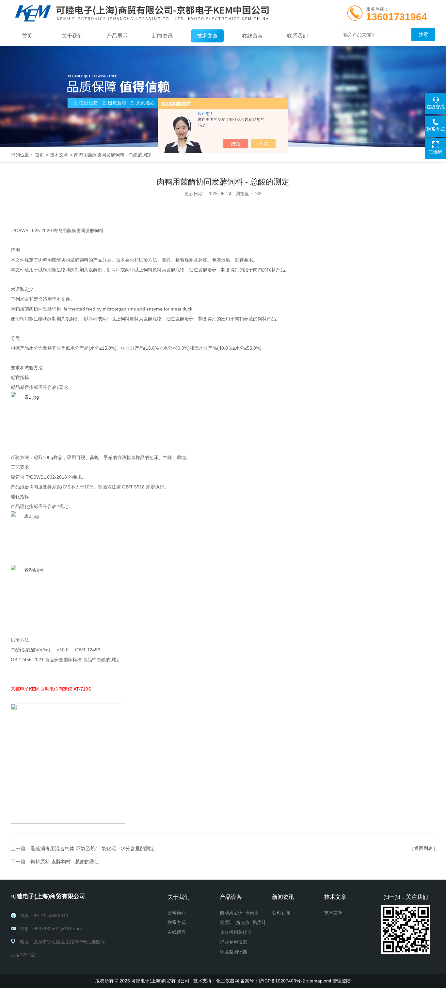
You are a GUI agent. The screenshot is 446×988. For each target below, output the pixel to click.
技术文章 (207, 36)
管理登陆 (341, 980)
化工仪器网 (227, 980)
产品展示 (117, 36)
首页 (27, 36)
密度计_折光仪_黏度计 (243, 922)
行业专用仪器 (233, 942)
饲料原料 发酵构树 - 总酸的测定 (65, 861)
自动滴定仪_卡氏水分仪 (243, 912)
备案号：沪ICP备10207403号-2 (272, 980)
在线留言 (252, 36)
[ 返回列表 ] (423, 848)
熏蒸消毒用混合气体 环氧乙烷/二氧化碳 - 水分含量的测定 (92, 848)
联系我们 (297, 36)
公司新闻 (281, 912)
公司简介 (176, 912)
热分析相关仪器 (236, 932)
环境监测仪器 (233, 951)
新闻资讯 (162, 36)
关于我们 (72, 36)
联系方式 (176, 922)
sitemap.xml (318, 980)
